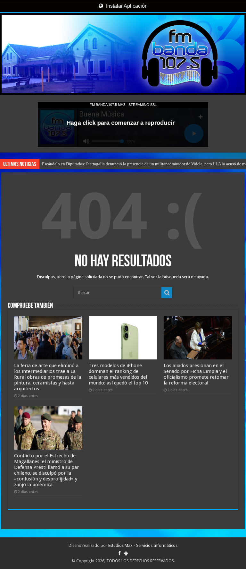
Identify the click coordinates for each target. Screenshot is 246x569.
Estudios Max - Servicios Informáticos (142, 545)
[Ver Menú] (8, 29)
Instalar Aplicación (126, 6)
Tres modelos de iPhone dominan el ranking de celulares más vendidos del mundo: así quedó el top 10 (118, 374)
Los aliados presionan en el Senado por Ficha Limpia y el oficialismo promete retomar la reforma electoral (196, 374)
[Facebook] (119, 553)
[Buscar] (166, 292)
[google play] (126, 553)
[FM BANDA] (123, 54)
